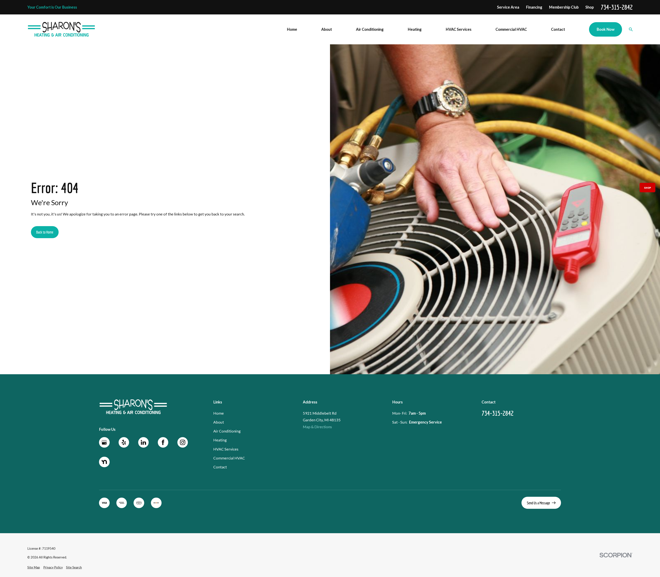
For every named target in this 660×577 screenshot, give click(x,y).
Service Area (508, 7)
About (218, 422)
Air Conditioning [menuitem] (370, 29)
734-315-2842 (617, 7)
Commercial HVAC (229, 458)
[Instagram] (182, 442)
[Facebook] (163, 442)
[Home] (61, 29)
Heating (220, 440)
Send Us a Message (538, 503)
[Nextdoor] (104, 462)
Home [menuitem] (292, 29)
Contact (220, 467)
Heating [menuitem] (415, 29)
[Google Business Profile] (104, 442)
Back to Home (44, 232)
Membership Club (564, 7)
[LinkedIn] (143, 442)
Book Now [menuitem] (605, 29)
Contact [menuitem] (558, 29)
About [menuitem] (326, 29)
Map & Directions (317, 426)
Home (218, 413)
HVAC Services (225, 449)
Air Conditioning (227, 431)
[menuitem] (33, 567)
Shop (589, 7)
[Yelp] (124, 442)
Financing (534, 7)
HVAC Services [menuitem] (458, 29)
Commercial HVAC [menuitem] (511, 29)
